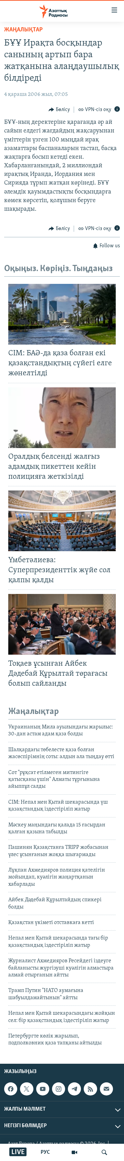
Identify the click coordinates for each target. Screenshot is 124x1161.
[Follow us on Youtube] (42, 1088)
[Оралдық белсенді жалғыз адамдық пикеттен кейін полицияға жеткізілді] (62, 417)
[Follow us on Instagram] (58, 1088)
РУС (45, 1152)
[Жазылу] (106, 1088)
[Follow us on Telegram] (74, 1088)
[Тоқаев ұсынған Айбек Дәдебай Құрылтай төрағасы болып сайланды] (62, 624)
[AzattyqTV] (74, 1152)
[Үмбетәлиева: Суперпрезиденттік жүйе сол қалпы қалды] (62, 520)
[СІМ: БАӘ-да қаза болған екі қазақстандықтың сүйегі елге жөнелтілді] (62, 314)
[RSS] (90, 1088)
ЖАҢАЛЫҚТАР (23, 30)
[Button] (59, 109)
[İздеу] (104, 1152)
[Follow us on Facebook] (10, 1088)
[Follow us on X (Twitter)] (26, 1088)
